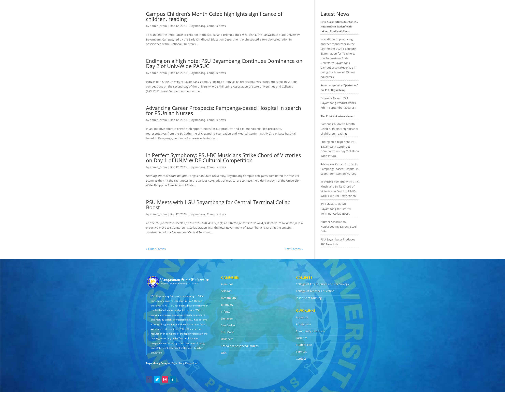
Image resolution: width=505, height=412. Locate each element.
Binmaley (227, 304)
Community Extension (310, 331)
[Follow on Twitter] (157, 379)
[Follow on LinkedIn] (173, 379)
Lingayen (227, 318)
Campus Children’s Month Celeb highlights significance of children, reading (214, 16)
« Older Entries (156, 249)
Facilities (301, 338)
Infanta (225, 311)
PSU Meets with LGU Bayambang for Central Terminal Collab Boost (218, 205)
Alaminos (227, 284)
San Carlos (228, 325)
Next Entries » (293, 249)
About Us (302, 317)
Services (301, 352)
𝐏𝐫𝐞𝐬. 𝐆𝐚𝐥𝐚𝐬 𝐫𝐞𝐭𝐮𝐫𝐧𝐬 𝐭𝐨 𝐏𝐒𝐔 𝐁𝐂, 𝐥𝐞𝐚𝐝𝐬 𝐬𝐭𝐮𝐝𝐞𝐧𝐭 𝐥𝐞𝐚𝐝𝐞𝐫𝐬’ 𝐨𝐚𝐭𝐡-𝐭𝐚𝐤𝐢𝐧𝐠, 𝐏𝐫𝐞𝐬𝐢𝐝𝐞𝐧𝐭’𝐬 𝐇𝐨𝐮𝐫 (339, 26)
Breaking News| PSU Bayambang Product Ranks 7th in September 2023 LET (338, 102)
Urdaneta (227, 339)
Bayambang (197, 26)
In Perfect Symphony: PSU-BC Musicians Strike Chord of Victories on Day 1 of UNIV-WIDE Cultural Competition (223, 158)
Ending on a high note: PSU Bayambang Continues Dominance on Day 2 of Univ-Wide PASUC (224, 63)
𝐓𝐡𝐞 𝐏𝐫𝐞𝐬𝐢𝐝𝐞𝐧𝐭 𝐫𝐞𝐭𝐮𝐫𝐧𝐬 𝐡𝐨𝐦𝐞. (338, 116)
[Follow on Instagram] (165, 379)
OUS (224, 353)
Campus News (216, 26)
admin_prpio (158, 26)
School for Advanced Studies (240, 346)
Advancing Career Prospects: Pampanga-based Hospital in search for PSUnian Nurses (223, 110)
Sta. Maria (227, 332)
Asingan (226, 291)
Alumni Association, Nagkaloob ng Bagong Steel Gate (339, 226)
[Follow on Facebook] (149, 379)
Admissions (303, 324)
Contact (301, 358)
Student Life (304, 345)
